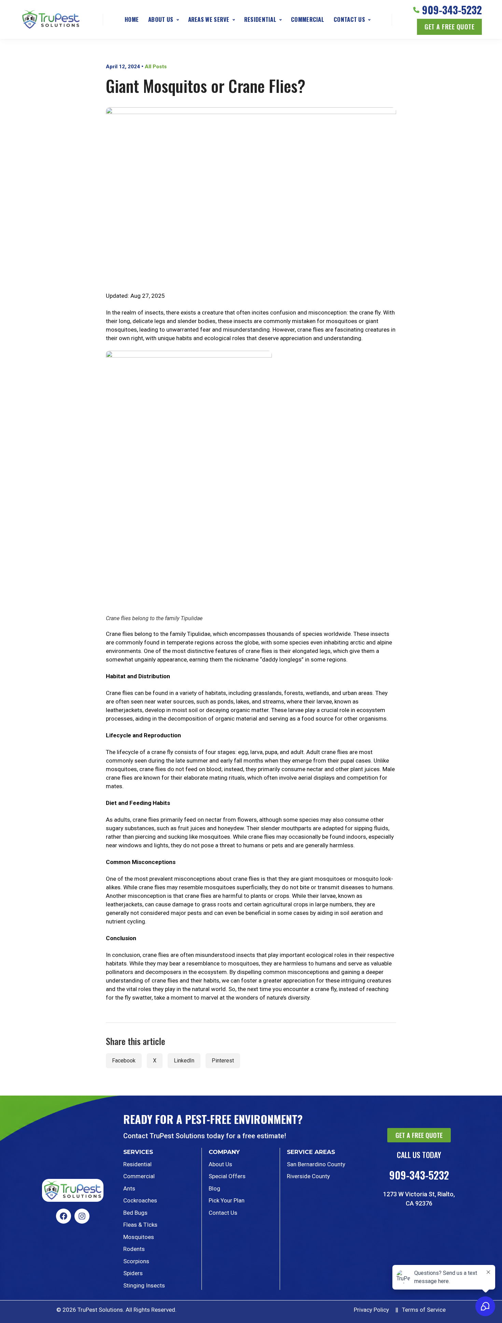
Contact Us (349, 19)
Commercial (307, 19)
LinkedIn (184, 1060)
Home (132, 19)
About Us (160, 19)
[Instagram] (81, 1216)
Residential (260, 19)
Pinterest (223, 1060)
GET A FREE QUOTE (449, 26)
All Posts (156, 67)
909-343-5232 (452, 9)
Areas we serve (208, 19)
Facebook (124, 1060)
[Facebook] (63, 1216)
